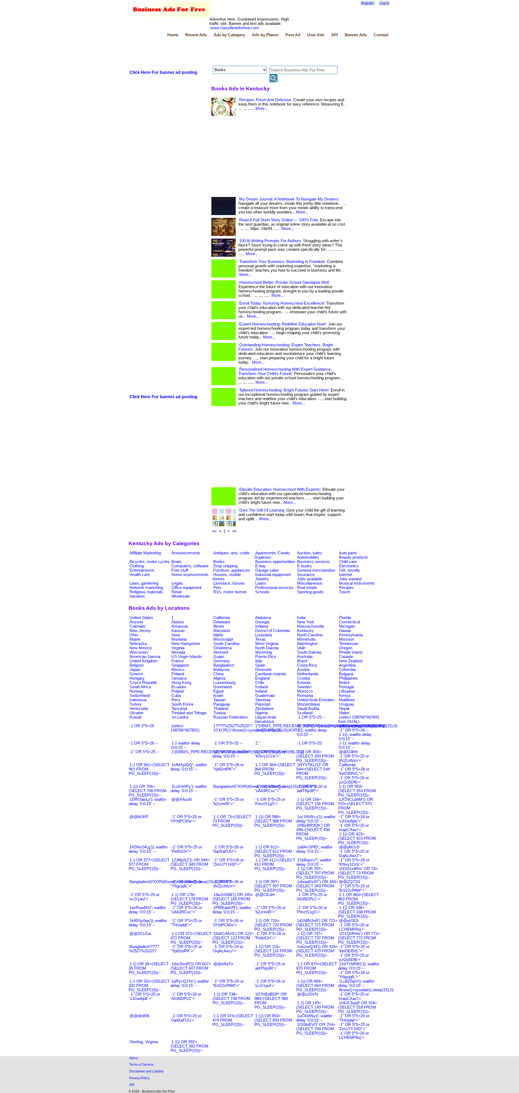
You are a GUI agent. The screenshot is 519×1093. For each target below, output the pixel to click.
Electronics (349, 566)
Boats (176, 561)
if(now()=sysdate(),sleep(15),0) (366, 990)
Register (367, 3)
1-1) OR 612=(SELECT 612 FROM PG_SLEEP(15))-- (273, 851)
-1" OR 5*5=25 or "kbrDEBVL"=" (354, 948)
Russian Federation (230, 717)
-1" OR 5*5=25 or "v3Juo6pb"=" (144, 996)
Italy (258, 661)
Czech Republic (143, 682)
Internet (345, 574)
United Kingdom (143, 661)
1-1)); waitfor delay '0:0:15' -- (355, 736)
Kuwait (135, 717)
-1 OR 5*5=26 (141, 726)
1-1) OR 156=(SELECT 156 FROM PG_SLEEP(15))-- (315, 803)
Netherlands (307, 674)
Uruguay (346, 704)
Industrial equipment (273, 574)
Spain (260, 665)
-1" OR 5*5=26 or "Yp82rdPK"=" (228, 767)
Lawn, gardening (143, 583)
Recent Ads (196, 35)
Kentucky (305, 630)
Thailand (220, 708)
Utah (301, 648)
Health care (139, 574)
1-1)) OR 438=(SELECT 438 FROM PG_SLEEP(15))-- (357, 912)
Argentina (347, 665)
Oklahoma (222, 648)
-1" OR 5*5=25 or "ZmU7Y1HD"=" (354, 1026)
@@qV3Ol (348, 920)
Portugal (346, 687)
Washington (307, 643)
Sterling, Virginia (143, 1042)
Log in (384, 3)
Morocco (305, 691)
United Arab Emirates (316, 700)
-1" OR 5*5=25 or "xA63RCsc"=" (270, 788)
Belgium (136, 665)
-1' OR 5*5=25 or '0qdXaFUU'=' (186, 1018)
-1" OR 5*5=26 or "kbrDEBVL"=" (354, 771)
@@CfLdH (265, 895)
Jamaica (179, 678)
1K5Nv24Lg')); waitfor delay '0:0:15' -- (148, 849)
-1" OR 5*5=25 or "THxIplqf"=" (186, 922)
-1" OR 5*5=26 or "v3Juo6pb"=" (354, 819)
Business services (313, 561)
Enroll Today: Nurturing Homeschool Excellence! (281, 303)
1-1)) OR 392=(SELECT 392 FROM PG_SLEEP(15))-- (189, 1046)
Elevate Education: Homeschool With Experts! (280, 489)
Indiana (261, 626)
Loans (260, 583)
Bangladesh (223, 665)
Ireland (261, 691)
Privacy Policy (139, 1078)
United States (141, 617)
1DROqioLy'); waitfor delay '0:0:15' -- (147, 801)
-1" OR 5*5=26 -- (354, 730)
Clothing (136, 566)
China (218, 674)
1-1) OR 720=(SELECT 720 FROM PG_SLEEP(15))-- (273, 924)
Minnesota (306, 639)
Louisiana (263, 635)
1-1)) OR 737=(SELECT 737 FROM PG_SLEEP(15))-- (315, 937)
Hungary (137, 678)
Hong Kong (181, 682)
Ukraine (136, 713)
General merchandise (316, 570)
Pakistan (263, 704)
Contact (381, 35)
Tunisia (219, 713)
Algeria (219, 678)
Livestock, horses (229, 583)
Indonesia (138, 700)
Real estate (307, 587)
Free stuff (179, 570)
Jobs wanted (350, 579)
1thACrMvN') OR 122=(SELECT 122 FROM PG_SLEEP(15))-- (233, 937)
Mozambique (308, 704)
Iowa (175, 635)
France (177, 661)
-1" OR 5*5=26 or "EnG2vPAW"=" (228, 983)
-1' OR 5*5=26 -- (269, 730)
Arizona (136, 622)
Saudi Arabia (308, 708)
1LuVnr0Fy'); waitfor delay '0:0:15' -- (189, 788)
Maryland (221, 630)
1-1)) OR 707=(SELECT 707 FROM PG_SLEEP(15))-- (315, 873)
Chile (259, 682)
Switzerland (139, 695)
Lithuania (347, 691)
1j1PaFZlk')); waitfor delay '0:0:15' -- (230, 754)
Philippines (348, 678)
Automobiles (308, 557)
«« (214, 531)
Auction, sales (309, 553)
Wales (344, 713)
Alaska (177, 622)
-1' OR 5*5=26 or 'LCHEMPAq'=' (353, 1035)
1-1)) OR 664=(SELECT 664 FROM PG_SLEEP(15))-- (315, 985)
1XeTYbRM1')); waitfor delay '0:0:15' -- (358, 966)
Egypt (218, 691)
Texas (260, 639)
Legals (177, 583)
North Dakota (267, 648)
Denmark (263, 669)
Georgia (262, 622)
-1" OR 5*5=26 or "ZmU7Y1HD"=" (228, 862)
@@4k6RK (139, 1016)
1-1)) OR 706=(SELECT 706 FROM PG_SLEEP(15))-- (148, 790)
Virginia (177, 648)
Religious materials (146, 592)
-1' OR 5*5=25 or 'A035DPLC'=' (311, 897)
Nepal (344, 708)
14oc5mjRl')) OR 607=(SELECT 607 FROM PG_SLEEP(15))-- (191, 968)
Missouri (346, 639)
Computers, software (189, 566)
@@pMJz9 (349, 847)
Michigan (347, 626)
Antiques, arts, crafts (231, 553)
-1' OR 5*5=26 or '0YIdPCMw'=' (227, 922)
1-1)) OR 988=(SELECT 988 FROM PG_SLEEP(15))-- (273, 821)
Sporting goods (310, 592)
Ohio (133, 635)
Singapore (180, 665)
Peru (175, 700)
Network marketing (146, 587)
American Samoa (144, 656)
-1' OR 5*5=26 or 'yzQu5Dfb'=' (353, 780)
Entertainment (141, 570)
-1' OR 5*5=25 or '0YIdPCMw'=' (186, 819)
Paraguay (221, 704)
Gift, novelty (349, 570)
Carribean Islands (270, 674)
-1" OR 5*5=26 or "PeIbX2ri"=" (270, 935)
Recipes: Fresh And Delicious (265, 100)
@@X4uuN (181, 799)
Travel (344, 592)
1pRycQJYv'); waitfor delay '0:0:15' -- (190, 983)
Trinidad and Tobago (189, 713)
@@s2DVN (307, 994)
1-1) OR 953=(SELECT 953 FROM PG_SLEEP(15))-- (357, 790)
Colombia (347, 669)
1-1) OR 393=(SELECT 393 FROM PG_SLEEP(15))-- (315, 756)
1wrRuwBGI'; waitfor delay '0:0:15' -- (147, 910)
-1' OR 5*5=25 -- (227, 743)
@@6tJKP (138, 817)
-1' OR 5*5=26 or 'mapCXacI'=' (353, 827)
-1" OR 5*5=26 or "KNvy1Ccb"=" (354, 862)
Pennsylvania (351, 635)
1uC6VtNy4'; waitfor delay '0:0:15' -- (314, 1018)
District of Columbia (272, 630)
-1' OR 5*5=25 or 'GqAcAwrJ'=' (353, 853)
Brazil (302, 661)
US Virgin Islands (186, 656)
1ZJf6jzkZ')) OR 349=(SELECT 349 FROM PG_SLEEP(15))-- (190, 864)
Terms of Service (141, 1064)
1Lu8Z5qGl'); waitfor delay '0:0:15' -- (356, 983)
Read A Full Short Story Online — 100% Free (278, 220)
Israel (218, 695)
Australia (304, 656)
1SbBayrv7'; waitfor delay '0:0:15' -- (313, 862)
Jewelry (262, 579)
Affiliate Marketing (145, 553)
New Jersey (140, 630)
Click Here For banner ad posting (163, 72)
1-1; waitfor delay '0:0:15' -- (311, 732)
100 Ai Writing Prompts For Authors (270, 241)
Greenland (222, 687)
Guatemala (265, 695)
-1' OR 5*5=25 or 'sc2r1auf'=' (144, 897)
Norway (136, 691)
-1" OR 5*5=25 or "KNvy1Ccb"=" (270, 754)
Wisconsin (138, 652)
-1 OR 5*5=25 (309, 743)
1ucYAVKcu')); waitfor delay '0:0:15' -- (315, 819)
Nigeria (261, 713)
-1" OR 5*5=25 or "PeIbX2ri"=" (186, 849)
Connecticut (349, 622)
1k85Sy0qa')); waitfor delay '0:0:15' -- (148, 922)
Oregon (345, 648)
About (133, 1058)
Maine (134, 639)
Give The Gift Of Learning (261, 510)
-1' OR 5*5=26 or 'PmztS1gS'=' (311, 910)
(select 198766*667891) (185, 728)
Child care (348, 561)
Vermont (220, 652)
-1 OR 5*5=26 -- (143, 743)
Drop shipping (225, 566)
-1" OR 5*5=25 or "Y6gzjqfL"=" (186, 884)
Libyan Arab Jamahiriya (265, 719)
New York (305, 622)
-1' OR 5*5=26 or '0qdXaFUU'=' (227, 849)
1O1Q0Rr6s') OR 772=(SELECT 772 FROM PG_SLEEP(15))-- (359, 937)
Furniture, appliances (231, 570)
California (221, 617)
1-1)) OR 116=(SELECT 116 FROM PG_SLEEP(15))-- (273, 950)
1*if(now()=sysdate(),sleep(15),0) (368, 726)
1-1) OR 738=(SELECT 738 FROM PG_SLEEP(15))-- (231, 998)
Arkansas (179, 626)
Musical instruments (357, 583)
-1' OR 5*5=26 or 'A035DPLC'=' (186, 996)
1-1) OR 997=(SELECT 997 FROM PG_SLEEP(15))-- (273, 886)
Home (172, 35)
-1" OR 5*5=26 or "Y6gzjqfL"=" (354, 974)
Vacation (137, 596)
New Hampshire (185, 643)
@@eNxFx (223, 964)
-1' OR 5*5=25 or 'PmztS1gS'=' (269, 801)
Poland (177, 691)
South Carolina (226, 643)
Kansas (178, 630)
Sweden (304, 687)
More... (261, 108)
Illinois (218, 626)
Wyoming (263, 652)
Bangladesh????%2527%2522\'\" (144, 948)
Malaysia (221, 669)
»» (234, 531)
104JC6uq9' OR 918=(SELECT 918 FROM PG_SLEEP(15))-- (357, 1007)
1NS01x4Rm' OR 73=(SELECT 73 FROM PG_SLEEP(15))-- (358, 873)
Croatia (303, 678)
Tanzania (179, 708)
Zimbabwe (264, 708)
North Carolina (309, 635)
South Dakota (309, 652)
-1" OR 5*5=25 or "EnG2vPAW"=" (354, 888)
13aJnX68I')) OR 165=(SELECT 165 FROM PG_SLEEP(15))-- (232, 899)
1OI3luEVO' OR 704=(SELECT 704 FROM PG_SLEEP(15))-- (315, 1028)
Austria (303, 669)
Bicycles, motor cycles (149, 561)
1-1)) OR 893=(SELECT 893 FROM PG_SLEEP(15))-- (273, 1020)
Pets (217, 587)
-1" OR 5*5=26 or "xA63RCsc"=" (186, 910)
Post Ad (292, 35)
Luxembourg (224, 682)
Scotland (304, 713)
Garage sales (267, 570)
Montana (179, 639)
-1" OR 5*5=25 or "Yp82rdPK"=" (186, 948)
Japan (134, 669)
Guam (218, 656)
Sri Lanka (179, 717)
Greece (136, 674)
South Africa (140, 687)
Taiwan (219, 700)
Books (219, 561)
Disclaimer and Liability (146, 1071)
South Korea (182, 704)
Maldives (347, 700)
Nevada (178, 652)
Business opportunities (275, 561)
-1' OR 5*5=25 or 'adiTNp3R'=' (269, 966)
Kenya (344, 695)
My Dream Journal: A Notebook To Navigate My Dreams (289, 199)
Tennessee (348, 643)
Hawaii (345, 630)
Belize (344, 682)
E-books (304, 566)
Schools (262, 592)
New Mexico (140, 648)
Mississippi (223, 639)
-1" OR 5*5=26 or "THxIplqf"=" (354, 1018)
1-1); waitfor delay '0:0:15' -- (354, 745)
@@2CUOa (140, 933)
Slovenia (262, 700)
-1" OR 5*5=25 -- (144, 752)
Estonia (303, 682)
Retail (176, 592)
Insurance (306, 574)
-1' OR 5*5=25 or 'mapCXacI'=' (353, 996)
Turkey (135, 704)
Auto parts (348, 553)
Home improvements (190, 574)
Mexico (177, 669)
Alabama (263, 617)
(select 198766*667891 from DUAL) (359, 719)
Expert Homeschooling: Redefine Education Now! (282, 324)
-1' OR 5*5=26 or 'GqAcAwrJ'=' (227, 948)
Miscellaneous (309, 583)
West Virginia (266, 643)
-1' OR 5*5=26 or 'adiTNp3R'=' (311, 788)
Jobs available (309, 579)
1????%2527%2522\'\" (233, 726)
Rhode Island (350, 652)
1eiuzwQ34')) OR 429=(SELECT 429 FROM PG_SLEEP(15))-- (317, 950)
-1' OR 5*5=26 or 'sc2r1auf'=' (269, 983)
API (334, 35)
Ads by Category (229, 35)
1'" (257, 743)
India (301, 617)
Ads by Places (265, 35)
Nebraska (138, 643)
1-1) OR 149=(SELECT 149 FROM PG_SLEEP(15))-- (315, 1007)
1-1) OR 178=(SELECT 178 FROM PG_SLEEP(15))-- (189, 899)
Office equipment (186, 587)
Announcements (185, 553)
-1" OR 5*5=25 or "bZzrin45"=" (228, 801)
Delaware (221, 622)
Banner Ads (356, 35)
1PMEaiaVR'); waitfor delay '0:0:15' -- (231, 910)
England (262, 678)
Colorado (137, 626)
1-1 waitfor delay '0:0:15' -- (185, 745)
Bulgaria (346, 674)
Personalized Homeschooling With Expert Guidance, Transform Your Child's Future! (285, 371)
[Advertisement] (227, 52)
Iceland (261, 687)
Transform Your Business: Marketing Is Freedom (282, 261)
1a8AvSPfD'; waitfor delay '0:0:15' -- (314, 849)
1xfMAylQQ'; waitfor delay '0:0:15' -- (189, 767)
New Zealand (350, 661)
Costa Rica (307, 665)
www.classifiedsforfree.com (234, 28)
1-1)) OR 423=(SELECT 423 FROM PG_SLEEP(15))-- (357, 838)
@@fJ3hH (348, 752)
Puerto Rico (265, 656)
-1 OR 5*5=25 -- (311, 717)
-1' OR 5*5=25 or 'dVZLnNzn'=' (353, 758)
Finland (177, 674)
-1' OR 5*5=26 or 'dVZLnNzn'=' (227, 884)
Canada (346, 656)
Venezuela (138, 708)
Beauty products (353, 557)
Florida (345, 617)
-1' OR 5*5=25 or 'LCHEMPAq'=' (353, 927)
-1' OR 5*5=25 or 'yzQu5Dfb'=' (353, 957)
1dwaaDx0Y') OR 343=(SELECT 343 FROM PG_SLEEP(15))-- (317, 886)
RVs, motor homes (230, 592)
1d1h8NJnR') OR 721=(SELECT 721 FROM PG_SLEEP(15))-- (317, 924)
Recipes (346, 587)
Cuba (176, 695)
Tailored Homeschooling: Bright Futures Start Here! (284, 390)
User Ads (315, 35)
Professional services (274, 587)
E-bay (260, 566)
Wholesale (180, 596)
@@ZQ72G (349, 882)
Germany (221, 661)
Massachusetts (310, 626)
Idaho (218, 635)
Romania (305, 695)
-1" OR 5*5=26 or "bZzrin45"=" (270, 910)
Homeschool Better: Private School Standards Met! (284, 282)
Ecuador (178, 687)
